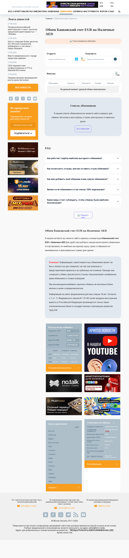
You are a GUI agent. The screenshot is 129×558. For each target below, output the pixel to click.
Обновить (52, 488)
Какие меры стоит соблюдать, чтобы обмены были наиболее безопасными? (78, 201)
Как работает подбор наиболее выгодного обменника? (74, 158)
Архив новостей (64, 532)
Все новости (23, 87)
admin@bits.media (28, 506)
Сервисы (78, 11)
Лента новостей (18, 19)
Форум (103, 11)
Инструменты (91, 11)
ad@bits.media (104, 506)
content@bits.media (66, 508)
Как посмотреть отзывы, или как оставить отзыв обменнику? (78, 169)
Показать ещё (84, 216)
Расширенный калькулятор (59, 368)
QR (111, 530)
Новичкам (53, 11)
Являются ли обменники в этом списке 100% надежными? (76, 189)
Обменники (66, 11)
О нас (111, 11)
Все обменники (83, 129)
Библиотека (40, 11)
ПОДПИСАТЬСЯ (21, 133)
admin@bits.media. (97, 528)
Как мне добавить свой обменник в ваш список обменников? (77, 179)
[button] (77, 59)
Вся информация (94, 464)
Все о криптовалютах (20, 11)
